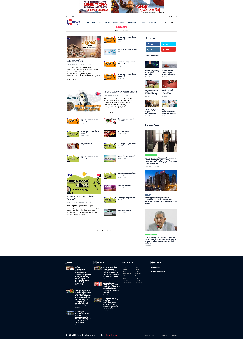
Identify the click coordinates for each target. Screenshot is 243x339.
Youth (136, 278)
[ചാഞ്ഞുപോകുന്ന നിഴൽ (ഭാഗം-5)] (84, 183)
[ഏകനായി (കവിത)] (110, 214)
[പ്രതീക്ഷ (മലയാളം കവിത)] (110, 53)
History (137, 267)
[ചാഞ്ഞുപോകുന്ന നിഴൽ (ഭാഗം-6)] (73, 160)
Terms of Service (149, 335)
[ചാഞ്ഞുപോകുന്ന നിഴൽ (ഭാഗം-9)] (73, 123)
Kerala (125, 269)
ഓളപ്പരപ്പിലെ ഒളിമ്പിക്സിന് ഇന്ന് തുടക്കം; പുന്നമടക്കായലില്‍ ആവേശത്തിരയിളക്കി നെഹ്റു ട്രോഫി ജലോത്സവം (83, 317)
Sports (137, 271)
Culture (125, 278)
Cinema (137, 280)
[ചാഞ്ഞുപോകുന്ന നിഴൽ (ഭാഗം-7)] (110, 147)
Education (138, 276)
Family (122, 22)
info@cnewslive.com (158, 271)
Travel (137, 269)
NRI (100, 22)
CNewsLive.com (111, 335)
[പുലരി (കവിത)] (84, 47)
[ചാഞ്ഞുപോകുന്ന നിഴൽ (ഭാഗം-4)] (110, 177)
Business (138, 274)
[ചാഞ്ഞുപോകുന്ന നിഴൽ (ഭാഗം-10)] (110, 78)
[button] (68, 17)
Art (124, 276)
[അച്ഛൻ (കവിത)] (73, 147)
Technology (138, 282)
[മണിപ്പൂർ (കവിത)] (110, 135)
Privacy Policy (163, 335)
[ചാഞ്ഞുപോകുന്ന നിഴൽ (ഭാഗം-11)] (110, 65)
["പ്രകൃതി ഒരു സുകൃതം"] (110, 160)
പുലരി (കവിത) (75, 60)
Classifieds (152, 22)
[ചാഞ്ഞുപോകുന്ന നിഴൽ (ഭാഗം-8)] (73, 135)
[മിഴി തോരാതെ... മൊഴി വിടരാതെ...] (110, 123)
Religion (115, 22)
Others (142, 22)
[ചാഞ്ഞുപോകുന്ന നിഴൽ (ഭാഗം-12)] (110, 41)
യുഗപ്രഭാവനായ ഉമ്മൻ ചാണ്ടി (120, 91)
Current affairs (127, 282)
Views (107, 22)
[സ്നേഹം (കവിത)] (110, 189)
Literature (126, 280)
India (124, 271)
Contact (174, 335)
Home (87, 22)
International (127, 274)
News (93, 22)
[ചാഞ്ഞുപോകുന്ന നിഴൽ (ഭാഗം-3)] (110, 201)
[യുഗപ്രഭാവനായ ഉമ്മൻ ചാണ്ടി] (84, 101)
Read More (70, 79)
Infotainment (132, 22)
